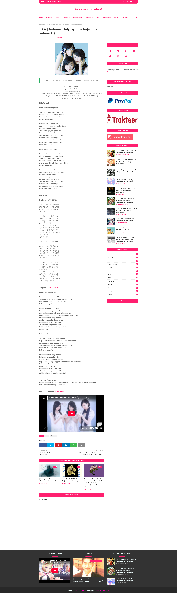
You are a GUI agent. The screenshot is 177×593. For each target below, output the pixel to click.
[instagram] (127, 1)
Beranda (42, 25)
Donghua (122, 257)
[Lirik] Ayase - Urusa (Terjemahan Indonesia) (47, 480)
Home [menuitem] (41, 17)
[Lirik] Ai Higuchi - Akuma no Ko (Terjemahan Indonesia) (126, 171)
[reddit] (134, 51)
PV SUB (123, 284)
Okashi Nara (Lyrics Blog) (88, 9)
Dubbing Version (123, 264)
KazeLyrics (59, 391)
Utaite (122, 288)
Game (122, 267)
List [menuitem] (98, 17)
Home (42, 2)
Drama (123, 261)
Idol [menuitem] (57, 17)
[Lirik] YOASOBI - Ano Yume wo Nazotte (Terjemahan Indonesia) (126, 190)
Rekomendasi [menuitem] (77, 17)
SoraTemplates (80, 590)
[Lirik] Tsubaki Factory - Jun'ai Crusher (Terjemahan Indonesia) (126, 211)
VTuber (123, 291)
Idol (123, 271)
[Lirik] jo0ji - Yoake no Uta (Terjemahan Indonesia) (125, 220)
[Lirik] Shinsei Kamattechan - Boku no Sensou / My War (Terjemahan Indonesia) (126, 239)
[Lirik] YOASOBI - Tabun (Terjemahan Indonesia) (124, 180)
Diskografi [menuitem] (90, 17)
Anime (123, 254)
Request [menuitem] (66, 17)
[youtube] (126, 56)
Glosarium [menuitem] (107, 17)
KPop (123, 278)
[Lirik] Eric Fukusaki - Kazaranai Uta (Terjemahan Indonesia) (126, 229)
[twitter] (123, 1)
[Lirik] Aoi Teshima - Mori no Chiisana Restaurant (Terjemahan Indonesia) (125, 200)
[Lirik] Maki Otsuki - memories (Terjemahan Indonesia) (126, 152)
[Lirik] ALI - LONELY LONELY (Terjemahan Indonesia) (70, 480)
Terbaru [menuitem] (49, 17)
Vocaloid (122, 295)
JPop (46, 436)
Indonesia (54, 288)
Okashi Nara (44, 38)
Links (59, 2)
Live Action (123, 281)
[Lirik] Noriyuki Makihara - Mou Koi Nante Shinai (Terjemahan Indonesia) (126, 162)
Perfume (48, 25)
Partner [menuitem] (125, 17)
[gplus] (135, 1)
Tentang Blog (51, 2)
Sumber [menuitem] (116, 17)
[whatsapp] (126, 51)
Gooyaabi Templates (102, 590)
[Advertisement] (122, 335)
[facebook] (120, 1)
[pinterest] (131, 1)
